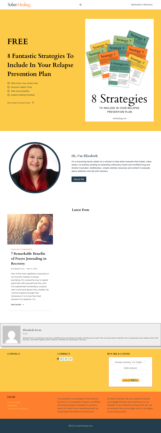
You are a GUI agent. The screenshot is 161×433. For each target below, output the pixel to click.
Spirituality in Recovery (142, 4)
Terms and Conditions (17, 408)
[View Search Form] (80, 5)
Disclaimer (12, 405)
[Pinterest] (66, 359)
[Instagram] (61, 359)
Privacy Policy (13, 402)
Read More (17, 305)
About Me (79, 179)
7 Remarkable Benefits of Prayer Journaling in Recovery (28, 258)
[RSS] (70, 359)
